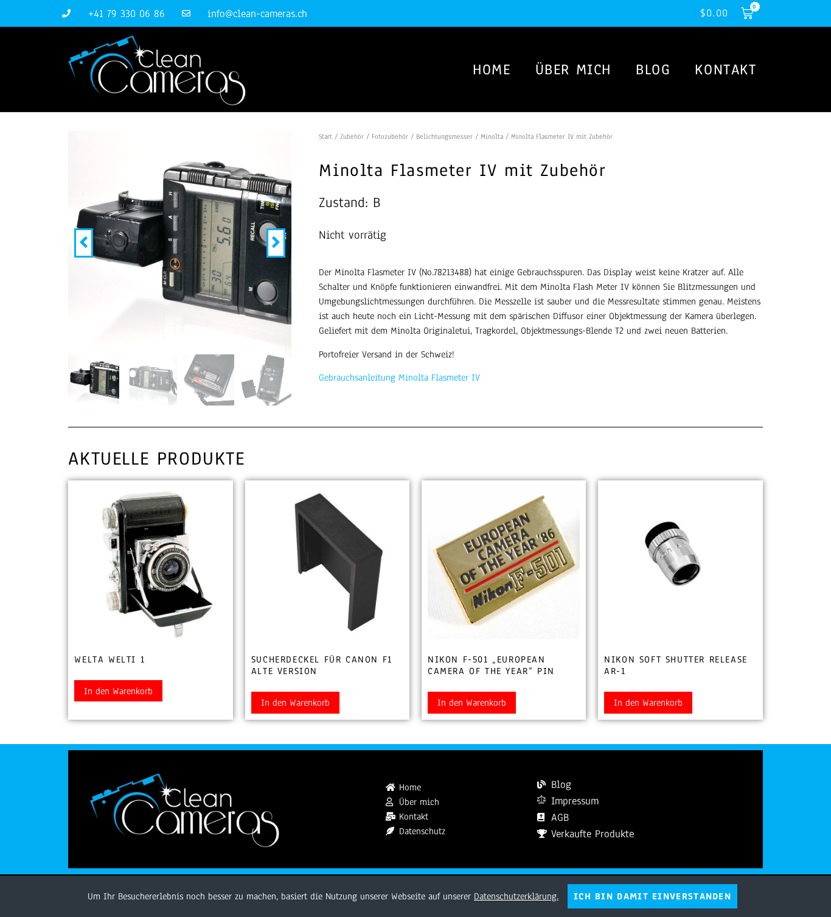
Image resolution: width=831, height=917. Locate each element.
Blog (653, 69)
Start (325, 136)
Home (491, 69)
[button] (83, 243)
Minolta (492, 136)
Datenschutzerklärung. (516, 896)
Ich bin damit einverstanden (652, 896)
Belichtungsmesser (444, 136)
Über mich (573, 69)
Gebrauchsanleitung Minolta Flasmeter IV (399, 377)
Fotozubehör (390, 136)
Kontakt (725, 69)
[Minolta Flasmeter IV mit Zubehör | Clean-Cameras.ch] (179, 242)
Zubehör (352, 136)
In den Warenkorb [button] (118, 691)
